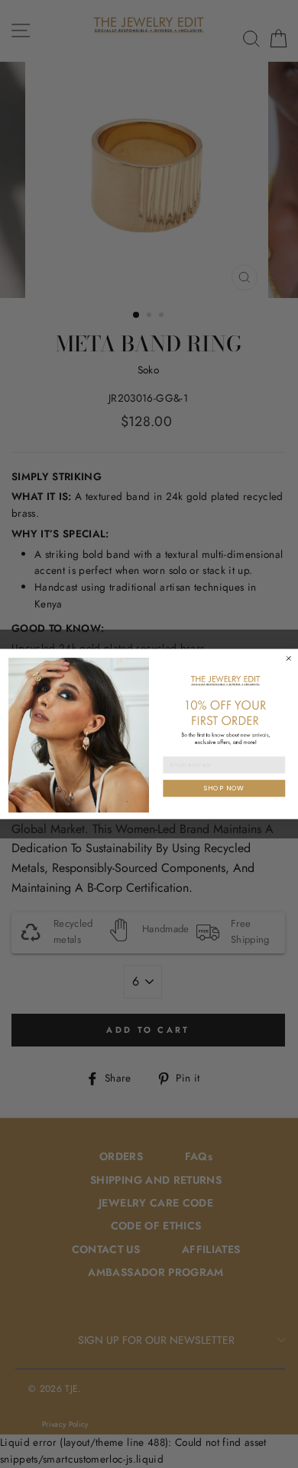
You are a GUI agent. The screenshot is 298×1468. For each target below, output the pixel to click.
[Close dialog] (288, 658)
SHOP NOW (224, 788)
